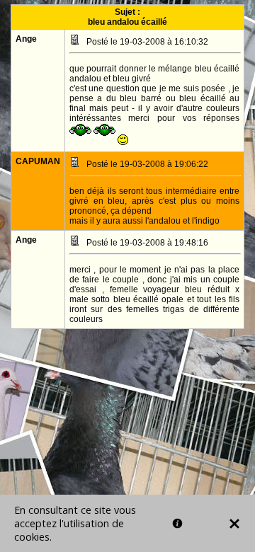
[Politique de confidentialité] (177, 523)
